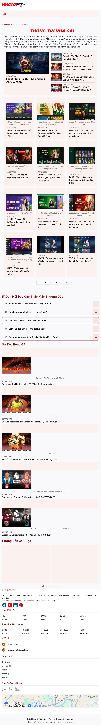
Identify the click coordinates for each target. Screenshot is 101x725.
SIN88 (4, 619)
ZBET (82, 619)
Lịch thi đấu (7, 666)
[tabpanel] (26, 564)
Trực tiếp (5, 674)
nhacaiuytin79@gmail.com (17, 650)
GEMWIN (25, 633)
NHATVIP (44, 633)
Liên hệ (70, 719)
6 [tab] (58, 586)
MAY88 (83, 616)
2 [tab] (46, 586)
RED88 (43, 616)
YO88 (4, 633)
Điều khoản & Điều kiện (36, 719)
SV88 (23, 616)
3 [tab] (49, 586)
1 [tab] (43, 586)
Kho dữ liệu (7, 678)
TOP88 (82, 630)
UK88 (4, 616)
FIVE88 (24, 619)
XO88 (62, 616)
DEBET (63, 619)
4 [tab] (52, 586)
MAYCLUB (84, 633)
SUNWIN (25, 630)
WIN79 (63, 633)
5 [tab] (55, 586)
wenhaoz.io (50, 722)
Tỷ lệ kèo (6, 662)
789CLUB (64, 630)
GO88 (4, 630)
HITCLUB (44, 630)
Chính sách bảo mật (56, 719)
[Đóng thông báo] (96, 14)
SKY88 (43, 619)
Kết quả (5, 670)
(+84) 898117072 (13, 644)
